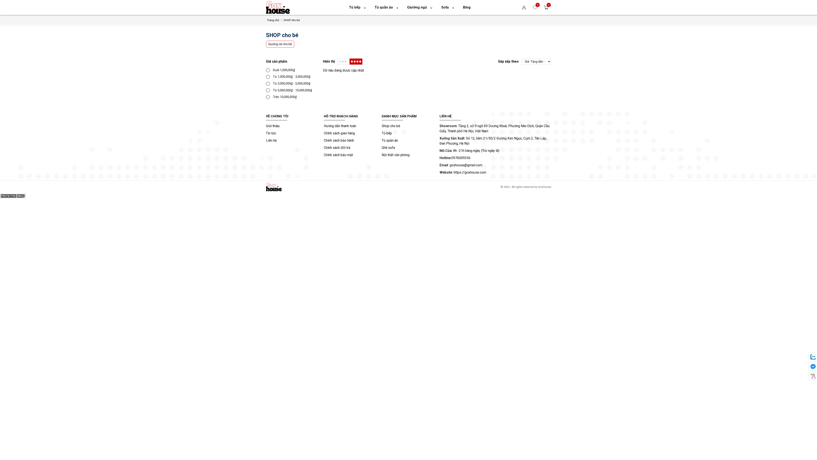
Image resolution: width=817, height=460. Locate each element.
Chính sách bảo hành (339, 140)
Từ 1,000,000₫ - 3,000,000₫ (291, 77)
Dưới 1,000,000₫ (284, 70)
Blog (467, 7)
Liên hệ (271, 140)
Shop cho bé (391, 126)
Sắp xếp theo (508, 61)
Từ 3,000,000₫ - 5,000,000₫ (291, 83)
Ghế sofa (388, 148)
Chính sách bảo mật (338, 155)
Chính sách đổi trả (337, 148)
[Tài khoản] (525, 7)
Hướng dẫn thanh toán (340, 126)
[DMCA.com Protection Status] (13, 196)
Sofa (448, 7)
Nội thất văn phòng (396, 155)
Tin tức (271, 133)
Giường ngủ (420, 7)
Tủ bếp (358, 7)
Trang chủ (273, 20)
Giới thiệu (273, 126)
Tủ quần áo (387, 7)
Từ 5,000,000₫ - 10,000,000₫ (292, 90)
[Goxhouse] (281, 7)
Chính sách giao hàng (339, 133)
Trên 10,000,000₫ (285, 97)
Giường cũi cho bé (280, 44)
